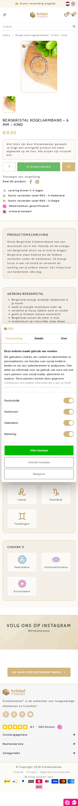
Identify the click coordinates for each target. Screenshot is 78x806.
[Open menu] (5, 15)
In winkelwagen (38, 166)
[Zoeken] (74, 26)
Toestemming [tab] (13, 338)
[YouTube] (30, 714)
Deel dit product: (14, 181)
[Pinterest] (37, 182)
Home (6, 35)
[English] (73, 4)
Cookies (18, 772)
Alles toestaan (39, 450)
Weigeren (39, 473)
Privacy (32, 772)
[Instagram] (14, 714)
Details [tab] (39, 338)
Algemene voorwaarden (55, 772)
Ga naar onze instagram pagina (36, 672)
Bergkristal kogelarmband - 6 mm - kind (41, 35)
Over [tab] (64, 338)
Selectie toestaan (39, 462)
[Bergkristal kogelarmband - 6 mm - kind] (39, 67)
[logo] (39, 14)
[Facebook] (30, 182)
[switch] (68, 412)
